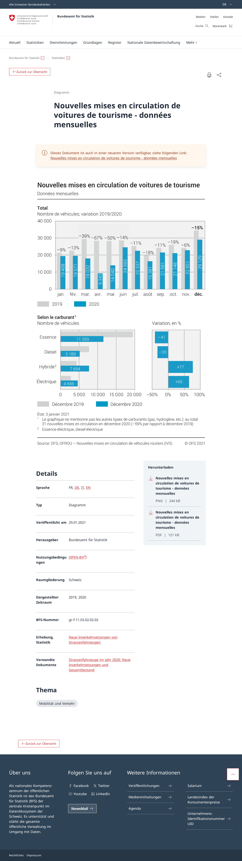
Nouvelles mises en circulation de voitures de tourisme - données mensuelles (113, 158)
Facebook (81, 785)
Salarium (195, 785)
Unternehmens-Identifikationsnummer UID (206, 818)
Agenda (135, 808)
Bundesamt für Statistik (75, 16)
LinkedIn (103, 793)
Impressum (34, 855)
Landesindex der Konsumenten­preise (204, 799)
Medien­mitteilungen (145, 797)
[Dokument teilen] (219, 75)
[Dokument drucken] (209, 74)
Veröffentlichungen (144, 785)
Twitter (103, 785)
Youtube (80, 793)
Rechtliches (16, 855)
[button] (14, 42)
